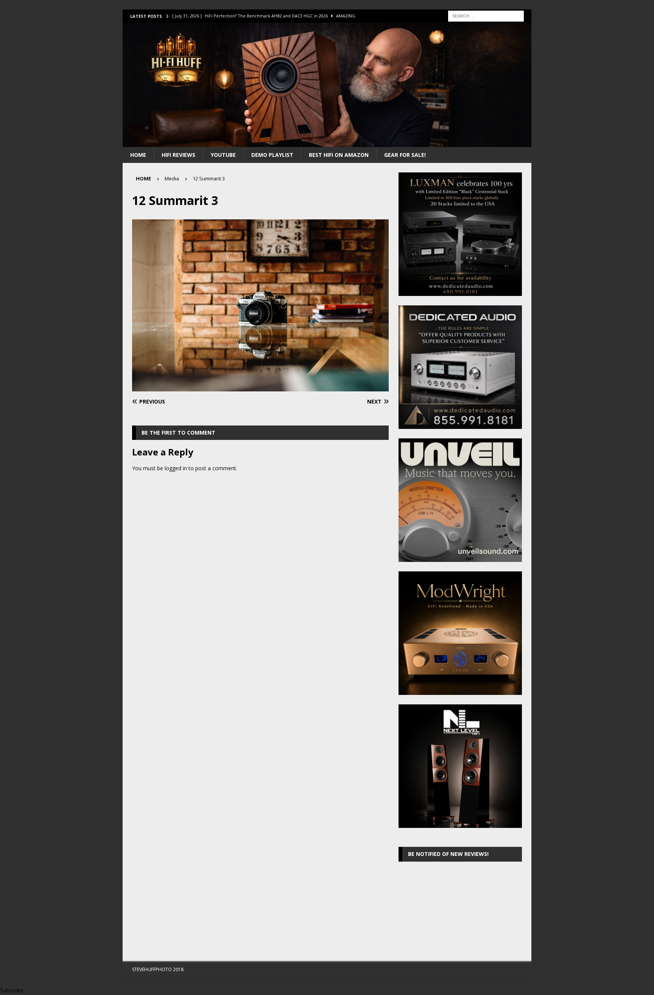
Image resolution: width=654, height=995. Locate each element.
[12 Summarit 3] (260, 386)
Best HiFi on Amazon (339, 154)
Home (138, 154)
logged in (176, 468)
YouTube (223, 154)
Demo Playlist (272, 154)
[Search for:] (486, 15)
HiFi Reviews (178, 154)
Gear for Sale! (405, 154)
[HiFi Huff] (327, 142)
